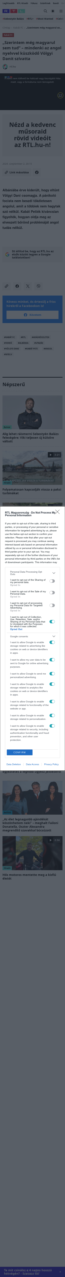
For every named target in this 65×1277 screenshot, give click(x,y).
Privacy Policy (51, 764)
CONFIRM (20, 752)
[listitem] (32, 573)
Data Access (32, 764)
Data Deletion (13, 764)
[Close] (58, 513)
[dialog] (32, 638)
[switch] (52, 581)
